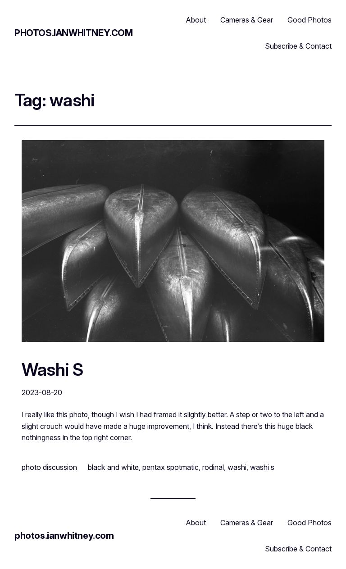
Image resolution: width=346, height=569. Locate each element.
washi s (262, 467)
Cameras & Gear (246, 19)
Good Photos (309, 19)
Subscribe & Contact (298, 45)
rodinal (213, 467)
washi (237, 467)
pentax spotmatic (170, 467)
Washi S (52, 370)
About (196, 19)
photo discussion (49, 467)
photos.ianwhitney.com (73, 32)
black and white (113, 467)
